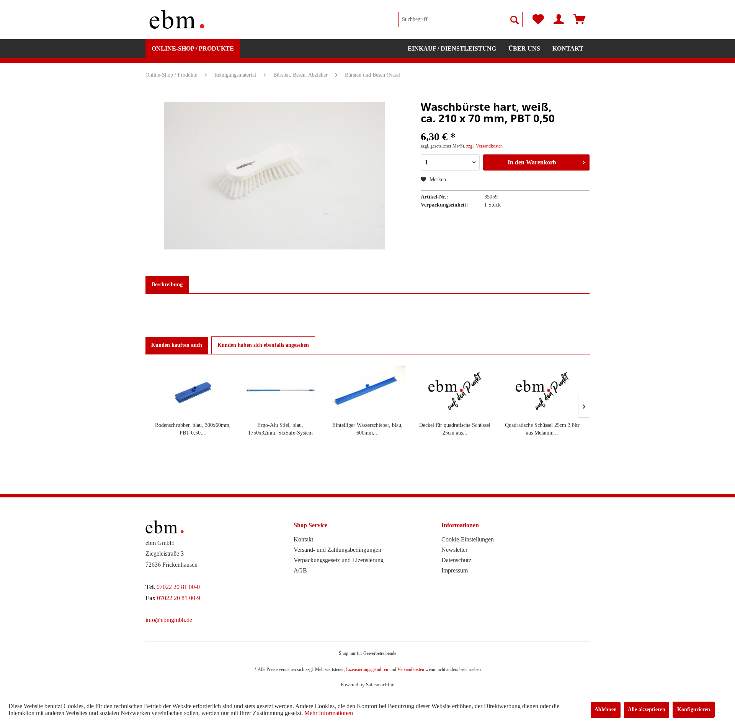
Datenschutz (456, 560)
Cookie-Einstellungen (467, 539)
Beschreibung (167, 284)
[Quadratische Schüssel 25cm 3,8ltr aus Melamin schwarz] (542, 391)
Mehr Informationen (328, 713)
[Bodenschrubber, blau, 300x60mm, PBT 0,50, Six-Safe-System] (193, 391)
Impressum (454, 570)
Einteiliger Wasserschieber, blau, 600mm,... (367, 429)
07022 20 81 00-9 (178, 598)
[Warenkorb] (580, 19)
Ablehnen (606, 709)
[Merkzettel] (538, 19)
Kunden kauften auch (176, 345)
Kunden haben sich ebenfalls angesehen (263, 345)
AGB (300, 570)
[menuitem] (460, 19)
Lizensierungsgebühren (367, 669)
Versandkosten (410, 669)
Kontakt (303, 539)
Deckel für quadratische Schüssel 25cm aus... (454, 429)
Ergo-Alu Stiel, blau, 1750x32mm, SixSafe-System (280, 429)
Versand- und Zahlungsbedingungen (337, 549)
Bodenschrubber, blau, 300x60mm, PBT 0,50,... (193, 429)
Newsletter (454, 549)
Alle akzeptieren (646, 709)
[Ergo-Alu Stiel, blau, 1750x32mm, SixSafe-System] (280, 391)
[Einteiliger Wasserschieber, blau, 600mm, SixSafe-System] (367, 391)
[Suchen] (514, 19)
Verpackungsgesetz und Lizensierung (339, 560)
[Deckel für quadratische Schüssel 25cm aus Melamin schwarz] (455, 391)
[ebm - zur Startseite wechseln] (176, 19)
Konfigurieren (693, 709)
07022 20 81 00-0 (178, 587)
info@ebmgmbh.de (168, 620)
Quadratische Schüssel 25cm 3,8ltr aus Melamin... (542, 429)
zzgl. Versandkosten (484, 146)
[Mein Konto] (559, 19)
